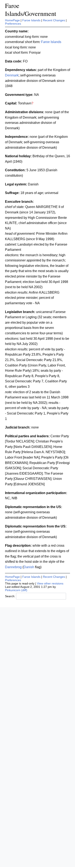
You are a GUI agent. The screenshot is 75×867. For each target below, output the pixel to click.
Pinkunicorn (12, 590)
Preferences (13, 23)
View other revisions (50, 583)
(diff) (24, 590)
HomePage (12, 20)
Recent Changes (54, 20)
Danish (29, 567)
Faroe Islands (31, 20)
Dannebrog (13, 567)
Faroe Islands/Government (30, 9)
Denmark (12, 75)
